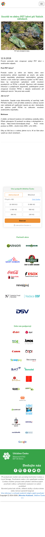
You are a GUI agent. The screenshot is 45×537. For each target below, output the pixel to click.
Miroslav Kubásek (26, 495)
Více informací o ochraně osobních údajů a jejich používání (22, 493)
